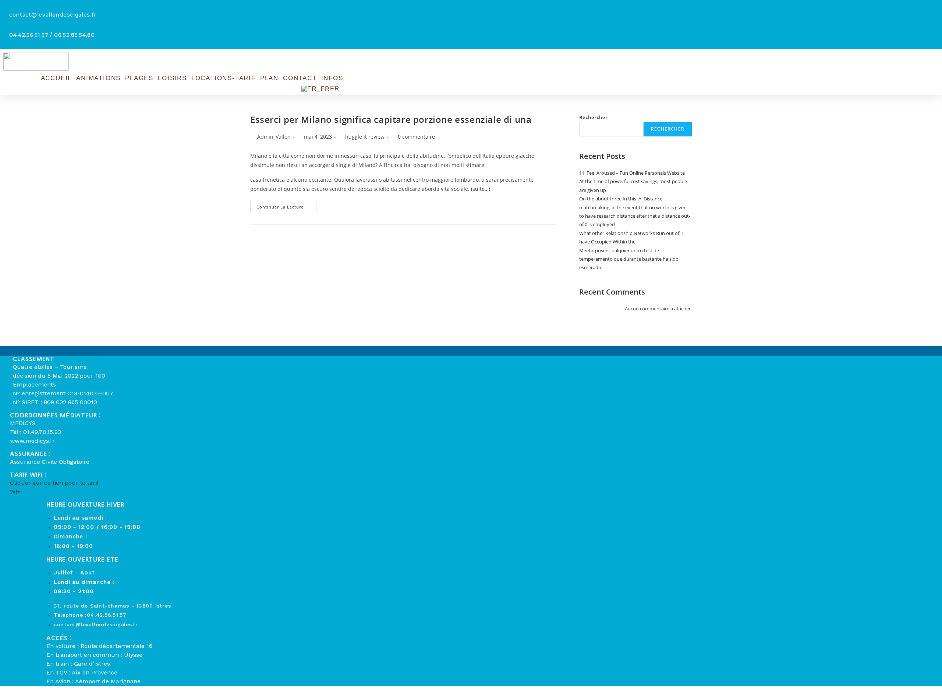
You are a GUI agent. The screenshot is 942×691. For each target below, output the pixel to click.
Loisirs (172, 78)
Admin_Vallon (274, 136)
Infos (332, 78)
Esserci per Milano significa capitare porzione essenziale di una (390, 119)
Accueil (56, 78)
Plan (269, 78)
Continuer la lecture (286, 208)
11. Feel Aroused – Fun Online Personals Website (632, 173)
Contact (300, 78)
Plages (139, 78)
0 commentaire (416, 136)
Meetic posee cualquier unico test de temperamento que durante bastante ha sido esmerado (629, 259)
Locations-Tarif (223, 78)
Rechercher (593, 117)
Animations (98, 78)
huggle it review (365, 136)
